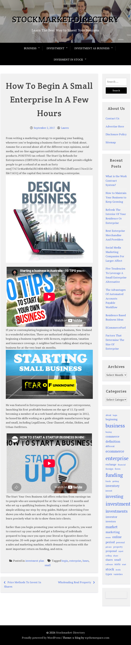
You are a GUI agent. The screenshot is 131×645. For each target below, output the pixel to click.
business (115, 425)
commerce (112, 436)
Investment (55, 48)
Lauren (65, 127)
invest (109, 490)
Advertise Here (115, 126)
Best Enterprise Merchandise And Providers (115, 235)
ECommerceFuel (116, 327)
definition (113, 441)
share (115, 555)
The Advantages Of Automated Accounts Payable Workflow (116, 298)
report (120, 551)
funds (108, 481)
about (108, 415)
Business (30, 48)
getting (115, 481)
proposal (111, 551)
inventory (112, 486)
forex (117, 468)
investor (111, 517)
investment (118, 503)
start (124, 564)
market (112, 526)
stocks (118, 570)
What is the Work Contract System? (116, 180)
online (117, 537)
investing (114, 496)
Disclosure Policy (116, 134)
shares (109, 559)
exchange (111, 464)
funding (114, 475)
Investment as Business (92, 48)
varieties (118, 574)
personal (120, 542)
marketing (113, 532)
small (48, 565)
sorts (117, 564)
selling (109, 555)
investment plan (34, 560)
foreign (109, 468)
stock (110, 569)
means (108, 537)
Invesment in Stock (68, 59)
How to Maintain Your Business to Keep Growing (116, 197)
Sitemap (111, 142)
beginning (112, 419)
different (110, 446)
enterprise (75, 560)
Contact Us (112, 118)
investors (111, 521)
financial (122, 464)
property (118, 546)
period (110, 542)
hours (86, 560)
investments (117, 511)
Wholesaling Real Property (74, 582)
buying (109, 432)
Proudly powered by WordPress (41, 638)
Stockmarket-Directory (65, 19)
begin (65, 560)
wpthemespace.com (97, 638)
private (109, 547)
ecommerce (115, 451)
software (109, 564)
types (109, 574)
